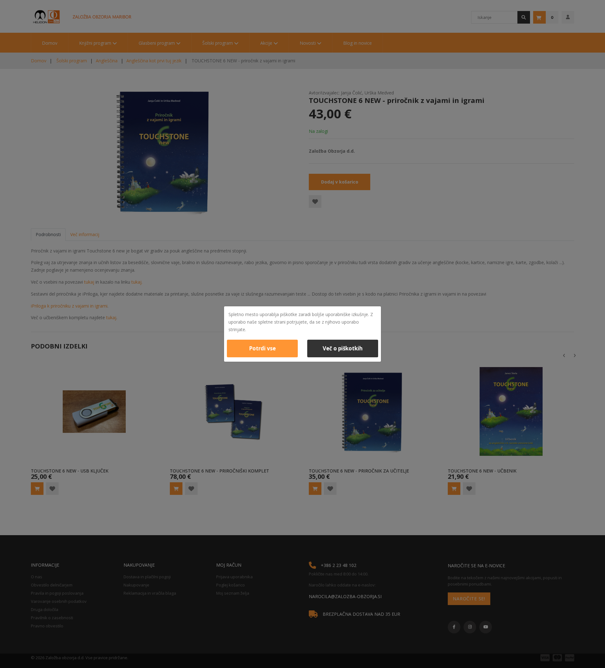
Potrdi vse (262, 348)
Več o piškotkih (343, 348)
